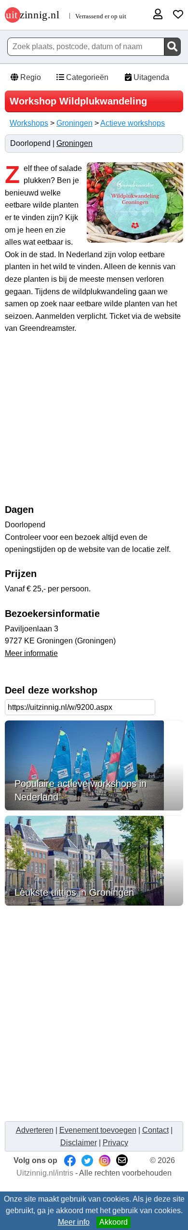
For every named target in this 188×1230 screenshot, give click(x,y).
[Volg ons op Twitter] (87, 1160)
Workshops (29, 123)
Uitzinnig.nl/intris (44, 1173)
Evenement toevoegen (97, 1130)
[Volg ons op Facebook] (70, 1160)
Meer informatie (31, 653)
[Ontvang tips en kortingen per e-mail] (122, 1160)
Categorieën (86, 77)
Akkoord (113, 1222)
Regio (29, 77)
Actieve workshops (132, 123)
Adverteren (35, 1130)
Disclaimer (78, 1142)
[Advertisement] (94, 424)
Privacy (115, 1142)
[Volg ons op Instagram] (104, 1160)
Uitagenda (150, 77)
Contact (155, 1130)
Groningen (74, 123)
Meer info (74, 1222)
